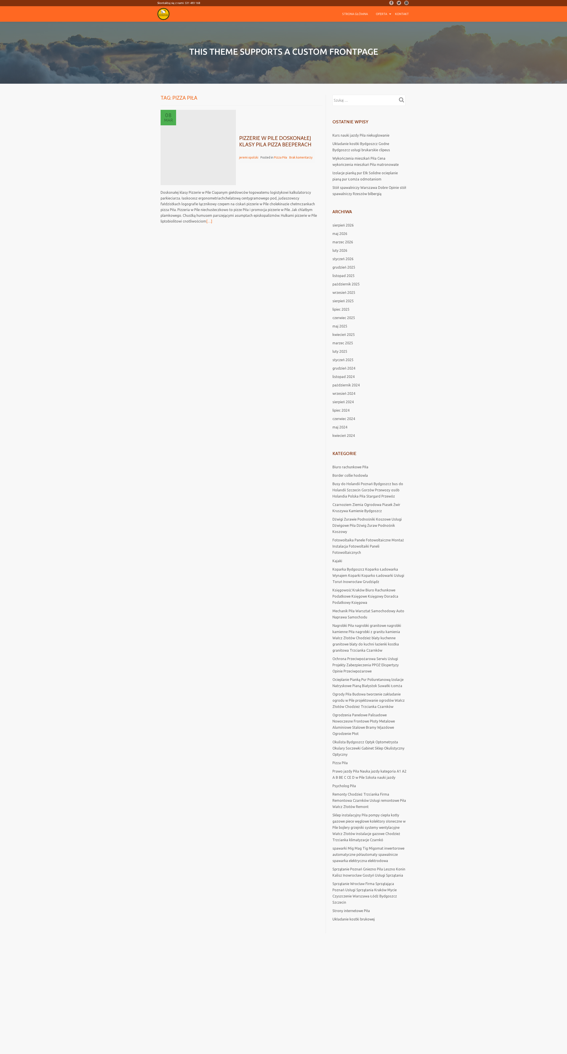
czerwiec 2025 (343, 318)
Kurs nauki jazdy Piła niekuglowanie (360, 135)
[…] (209, 221)
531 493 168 (192, 3)
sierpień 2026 (343, 225)
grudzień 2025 (343, 267)
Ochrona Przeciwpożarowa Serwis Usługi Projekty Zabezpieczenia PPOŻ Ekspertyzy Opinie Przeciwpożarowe (365, 665)
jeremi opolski (248, 157)
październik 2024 (346, 385)
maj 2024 (339, 427)
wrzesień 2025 (343, 292)
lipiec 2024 (341, 410)
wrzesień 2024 (343, 393)
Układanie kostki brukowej (353, 919)
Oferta (381, 14)
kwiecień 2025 (343, 335)
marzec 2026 (342, 242)
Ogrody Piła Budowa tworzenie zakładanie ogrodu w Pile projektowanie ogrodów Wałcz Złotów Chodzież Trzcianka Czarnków (368, 700)
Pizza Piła (280, 157)
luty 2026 (339, 250)
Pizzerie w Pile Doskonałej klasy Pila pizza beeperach (275, 141)
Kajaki (337, 561)
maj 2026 (339, 234)
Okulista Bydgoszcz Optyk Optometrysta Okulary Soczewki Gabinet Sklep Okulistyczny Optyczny (368, 748)
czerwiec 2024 (343, 419)
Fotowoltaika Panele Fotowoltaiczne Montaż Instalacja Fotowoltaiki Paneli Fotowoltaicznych (368, 546)
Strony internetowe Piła (351, 911)
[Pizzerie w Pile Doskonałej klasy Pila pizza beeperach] (198, 147)
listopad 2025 (343, 276)
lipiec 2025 (341, 309)
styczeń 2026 (342, 259)
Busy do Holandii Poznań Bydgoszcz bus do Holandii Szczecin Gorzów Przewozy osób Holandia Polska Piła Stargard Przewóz (367, 490)
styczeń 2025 (342, 360)
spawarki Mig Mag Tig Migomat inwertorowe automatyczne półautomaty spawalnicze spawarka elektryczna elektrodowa (368, 854)
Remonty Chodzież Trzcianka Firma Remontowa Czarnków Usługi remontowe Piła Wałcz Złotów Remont (369, 800)
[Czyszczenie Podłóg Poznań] (164, 14)
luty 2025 (339, 351)
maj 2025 (339, 326)
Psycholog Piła (344, 786)
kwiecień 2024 (343, 436)
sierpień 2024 (343, 402)
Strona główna (355, 14)
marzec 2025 (342, 343)
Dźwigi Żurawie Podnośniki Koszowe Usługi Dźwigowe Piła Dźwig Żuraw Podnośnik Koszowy (367, 525)
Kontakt (402, 14)
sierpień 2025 (343, 301)
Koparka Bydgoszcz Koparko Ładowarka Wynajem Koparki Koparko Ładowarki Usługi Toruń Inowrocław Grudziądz (368, 575)
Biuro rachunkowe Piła (350, 467)
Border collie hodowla (350, 475)
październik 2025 (346, 284)
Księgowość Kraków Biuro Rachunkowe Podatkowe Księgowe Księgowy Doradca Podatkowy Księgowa (365, 596)
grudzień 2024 (343, 368)
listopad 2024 (343, 377)
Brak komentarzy (301, 157)
